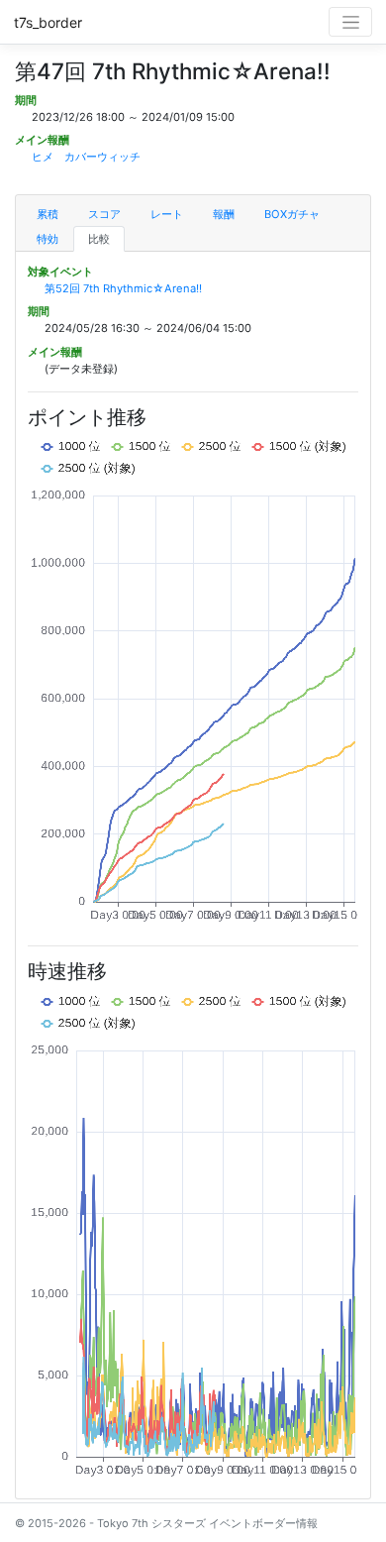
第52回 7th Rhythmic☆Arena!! (123, 288)
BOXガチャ (292, 214)
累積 (47, 214)
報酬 (224, 214)
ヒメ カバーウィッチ (86, 157)
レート (166, 214)
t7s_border (48, 22)
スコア (104, 214)
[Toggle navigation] (350, 22)
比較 (99, 239)
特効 (47, 239)
